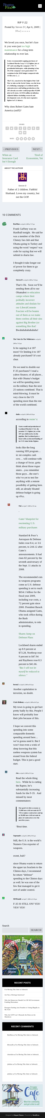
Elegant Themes (19, 1115)
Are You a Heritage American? (14, 995)
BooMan (16, 224)
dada (18, 414)
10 (16, 31)
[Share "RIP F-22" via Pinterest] (24, 128)
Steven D (20, 27)
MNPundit (17, 899)
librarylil (10, 1045)
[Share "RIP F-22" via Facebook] (7, 128)
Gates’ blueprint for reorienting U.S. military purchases (29, 523)
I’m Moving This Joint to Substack (16, 989)
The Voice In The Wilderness (24, 339)
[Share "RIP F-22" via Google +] (16, 128)
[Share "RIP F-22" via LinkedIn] (29, 128)
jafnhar (9, 1064)
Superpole (17, 836)
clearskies (10, 1054)
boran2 (16, 684)
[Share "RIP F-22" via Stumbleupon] (38, 128)
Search (5, 925)
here (18, 782)
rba (17, 773)
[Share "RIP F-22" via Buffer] (33, 128)
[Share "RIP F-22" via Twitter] (11, 128)
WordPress (36, 1115)
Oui (20, 506)
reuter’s (33, 419)
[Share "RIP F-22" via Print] (24, 132)
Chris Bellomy (18, 702)
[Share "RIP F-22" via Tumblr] (20, 128)
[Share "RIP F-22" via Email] (20, 132)
